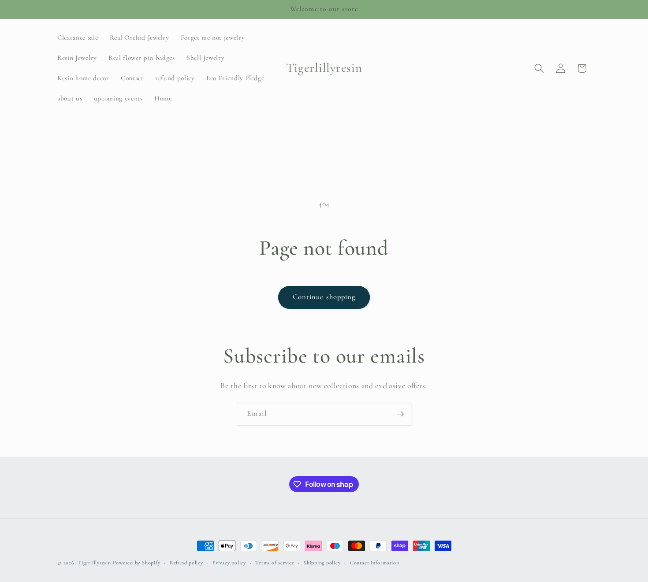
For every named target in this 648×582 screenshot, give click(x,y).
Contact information (374, 563)
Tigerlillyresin (94, 563)
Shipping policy (322, 563)
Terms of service (274, 563)
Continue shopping (324, 297)
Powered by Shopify (136, 563)
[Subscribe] (400, 414)
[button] (539, 68)
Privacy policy (229, 563)
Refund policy (186, 563)
